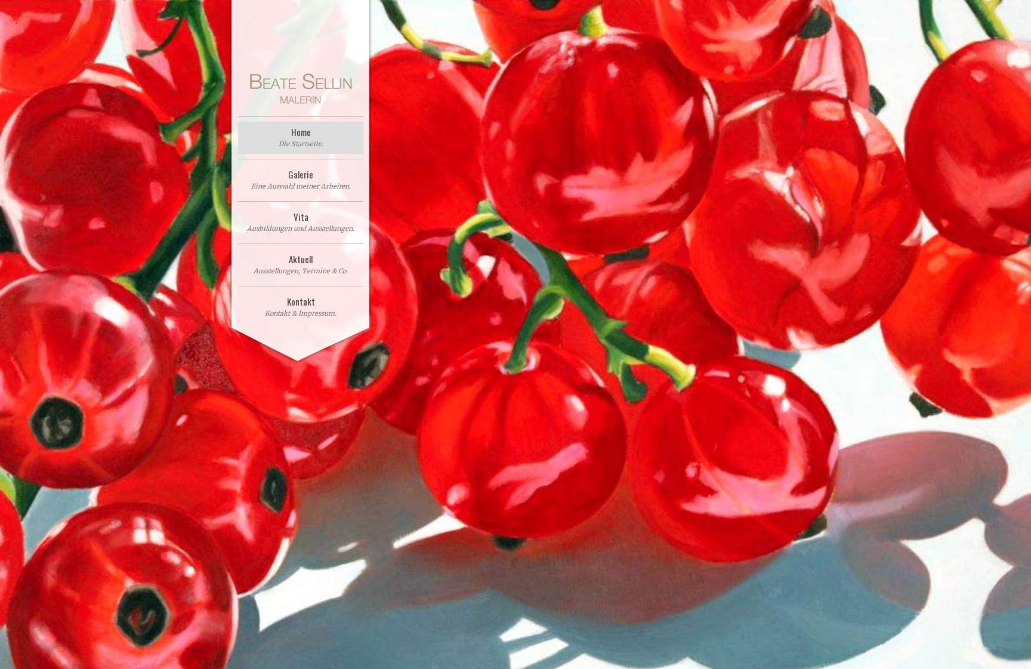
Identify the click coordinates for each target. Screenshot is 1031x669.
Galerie (301, 179)
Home (301, 136)
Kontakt (301, 306)
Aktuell (301, 263)
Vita (300, 221)
